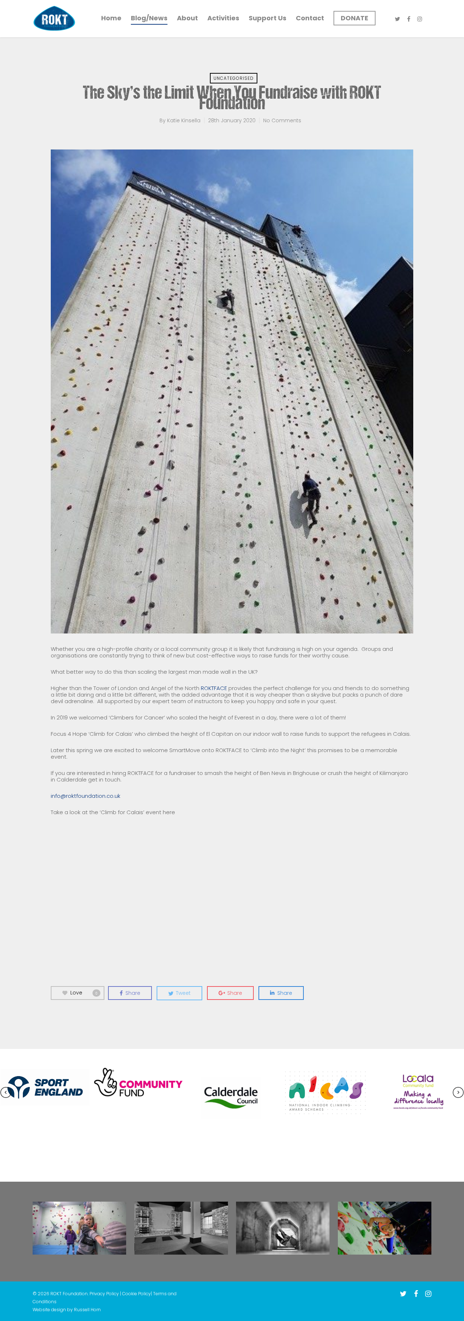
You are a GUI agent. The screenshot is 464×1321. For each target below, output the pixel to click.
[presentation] (5, 1093)
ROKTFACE (214, 688)
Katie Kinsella (183, 120)
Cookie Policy (136, 1294)
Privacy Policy (105, 1294)
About (187, 17)
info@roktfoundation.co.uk (85, 796)
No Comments (282, 120)
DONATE (354, 17)
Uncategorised (234, 78)
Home (111, 17)
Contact (310, 17)
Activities (223, 17)
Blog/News (149, 17)
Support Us (267, 17)
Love (84, 992)
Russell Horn (87, 1309)
